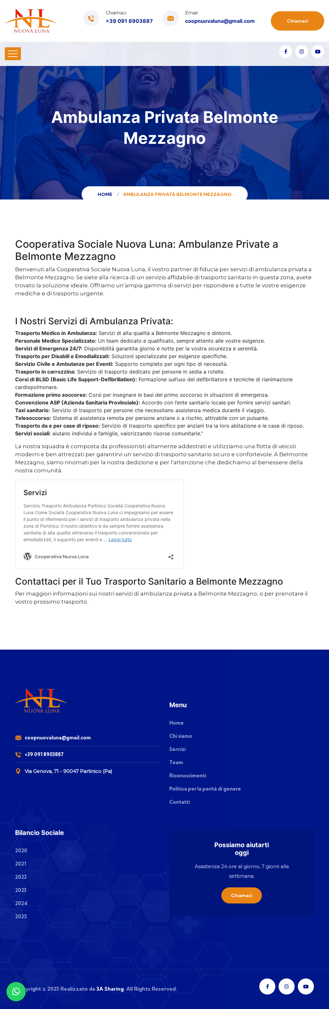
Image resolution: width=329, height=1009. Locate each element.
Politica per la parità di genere (205, 789)
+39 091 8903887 (129, 21)
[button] (16, 991)
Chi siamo (180, 736)
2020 (21, 850)
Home (106, 194)
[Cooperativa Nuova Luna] (31, 20)
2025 (21, 916)
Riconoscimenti (187, 776)
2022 (21, 877)
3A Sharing (110, 989)
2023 (20, 890)
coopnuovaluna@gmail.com (220, 21)
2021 (20, 864)
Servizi (177, 749)
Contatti (179, 802)
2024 (21, 903)
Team (176, 762)
